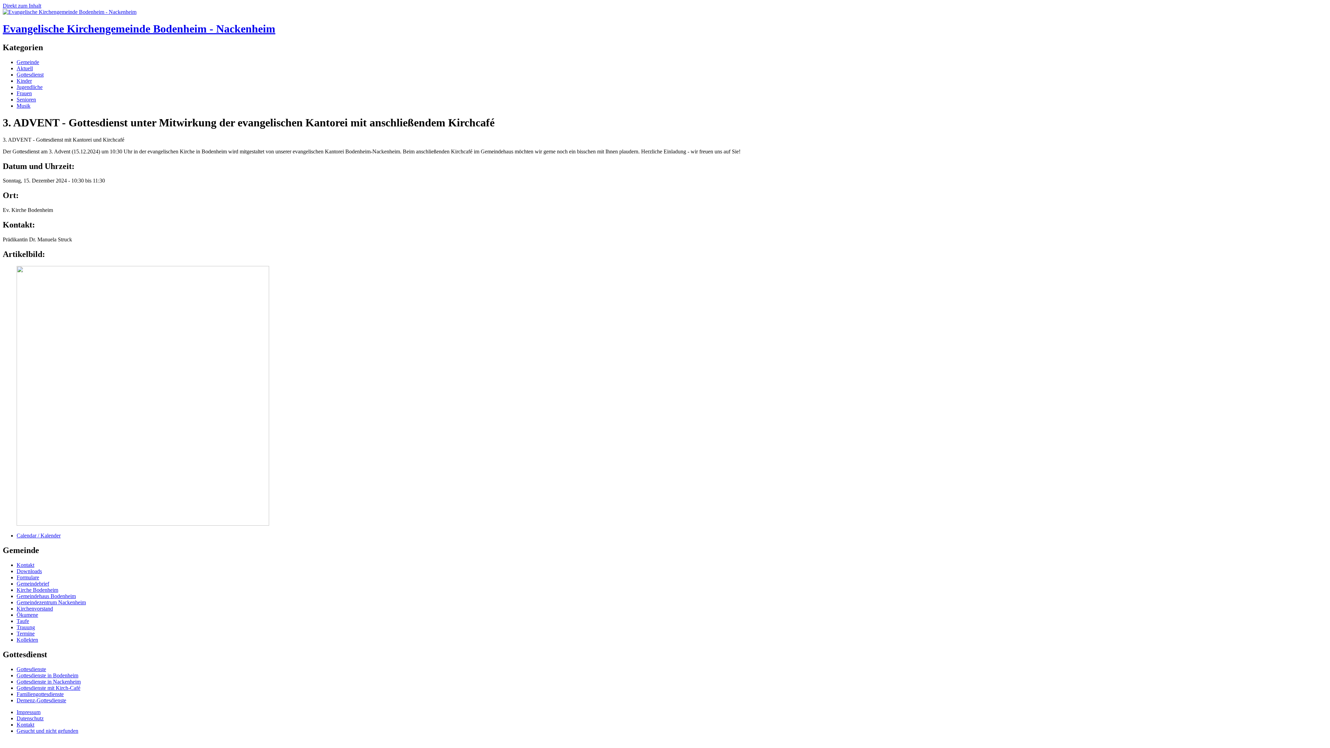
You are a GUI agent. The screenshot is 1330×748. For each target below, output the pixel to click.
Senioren (26, 100)
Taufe (23, 621)
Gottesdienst (30, 75)
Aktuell (25, 68)
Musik (23, 106)
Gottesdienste (31, 669)
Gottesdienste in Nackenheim (49, 682)
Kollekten (27, 640)
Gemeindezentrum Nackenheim (51, 602)
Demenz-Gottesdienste (41, 700)
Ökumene (27, 615)
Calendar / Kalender (39, 535)
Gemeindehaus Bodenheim (46, 596)
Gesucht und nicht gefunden (47, 731)
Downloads (29, 571)
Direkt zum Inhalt (22, 6)
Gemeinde (28, 62)
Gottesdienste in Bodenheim (47, 675)
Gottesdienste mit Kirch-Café (48, 688)
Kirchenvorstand (35, 609)
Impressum (29, 712)
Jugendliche (30, 87)
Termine (26, 633)
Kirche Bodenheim (37, 590)
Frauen (24, 93)
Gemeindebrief (33, 584)
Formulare (28, 577)
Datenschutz (30, 718)
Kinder (24, 81)
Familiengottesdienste (40, 694)
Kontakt (25, 565)
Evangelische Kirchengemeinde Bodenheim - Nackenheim (139, 29)
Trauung (26, 627)
